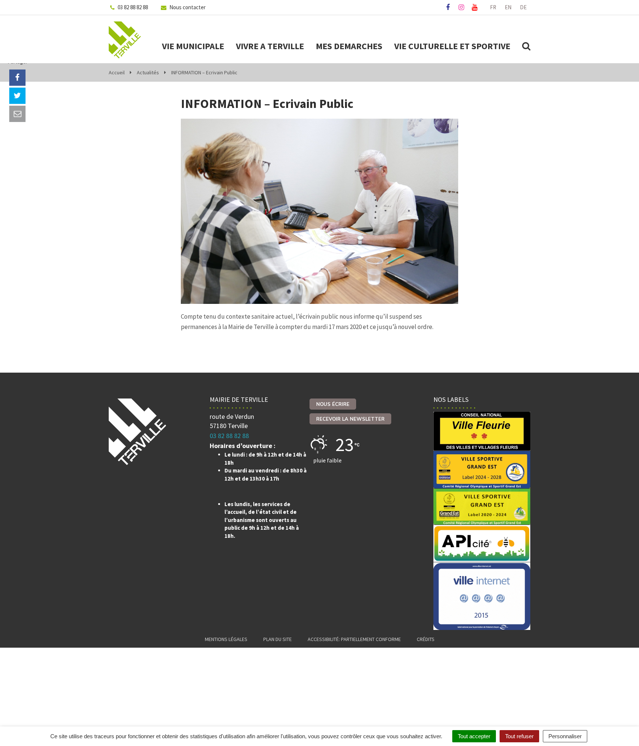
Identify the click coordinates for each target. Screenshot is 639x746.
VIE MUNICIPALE (193, 46)
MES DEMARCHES (349, 46)
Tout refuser (519, 736)
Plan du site (277, 639)
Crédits (426, 639)
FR (493, 7)
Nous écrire (332, 404)
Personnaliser (565, 736)
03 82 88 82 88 (229, 435)
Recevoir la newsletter (350, 419)
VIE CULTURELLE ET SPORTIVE (452, 46)
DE (523, 7)
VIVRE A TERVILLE (270, 46)
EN (508, 7)
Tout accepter (474, 736)
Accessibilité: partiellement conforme (354, 639)
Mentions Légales (226, 639)
